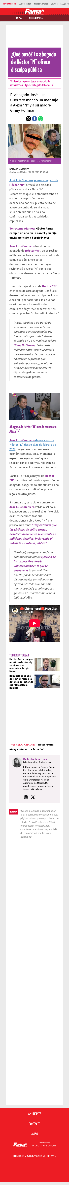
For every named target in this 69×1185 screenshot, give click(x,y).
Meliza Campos (41, 3)
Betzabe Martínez (19, 169)
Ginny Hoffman (18, 749)
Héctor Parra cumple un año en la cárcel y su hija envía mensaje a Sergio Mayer (33, 233)
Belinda (54, 3)
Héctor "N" (37, 749)
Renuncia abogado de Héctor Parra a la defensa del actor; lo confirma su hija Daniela (21, 682)
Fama (19, 18)
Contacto (34, 1124)
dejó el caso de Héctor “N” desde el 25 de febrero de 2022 (32, 444)
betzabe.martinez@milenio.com (37, 762)
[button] (28, 118)
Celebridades (36, 18)
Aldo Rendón (25, 3)
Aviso (34, 1134)
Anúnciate (34, 1114)
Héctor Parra (46, 745)
